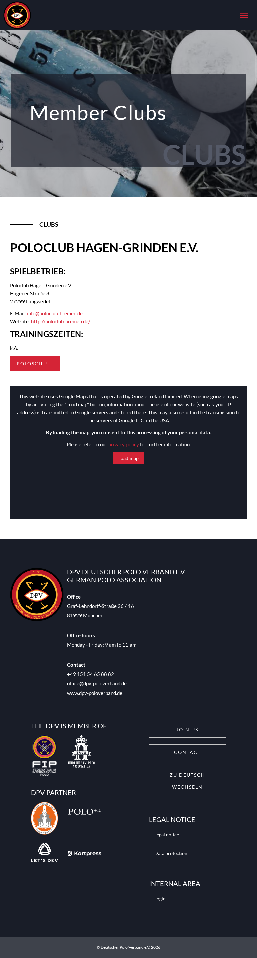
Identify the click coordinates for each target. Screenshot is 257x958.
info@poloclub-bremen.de (55, 313)
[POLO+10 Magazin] (84, 819)
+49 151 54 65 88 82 (90, 674)
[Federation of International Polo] (44, 756)
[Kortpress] (84, 853)
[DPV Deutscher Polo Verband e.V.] (15, 15)
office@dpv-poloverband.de (97, 683)
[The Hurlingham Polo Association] (81, 756)
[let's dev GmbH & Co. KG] (44, 853)
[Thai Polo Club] (44, 819)
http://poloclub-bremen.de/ (60, 321)
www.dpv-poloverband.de (94, 693)
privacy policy (123, 444)
